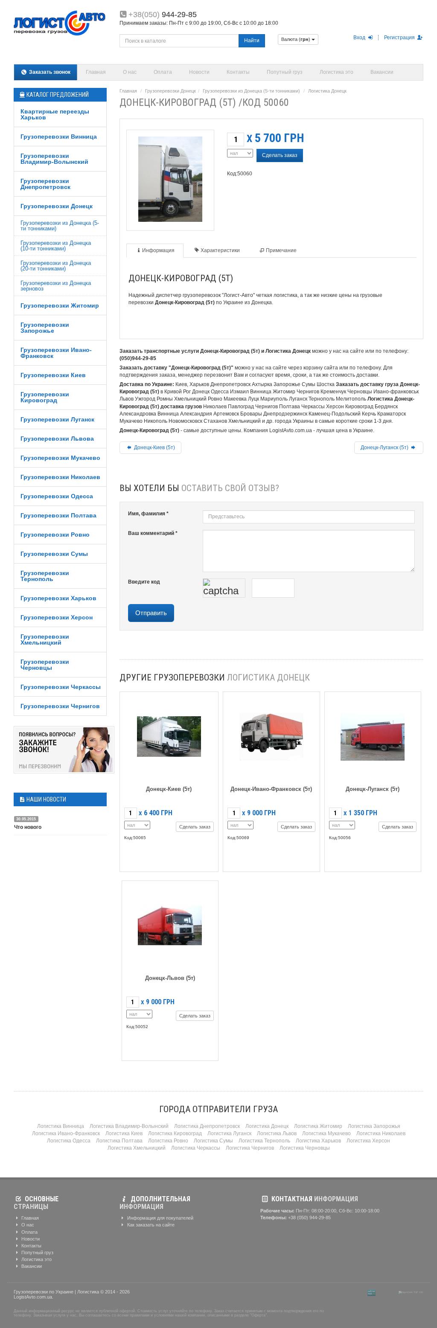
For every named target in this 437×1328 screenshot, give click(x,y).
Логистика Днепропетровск (207, 1126)
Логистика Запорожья (374, 1126)
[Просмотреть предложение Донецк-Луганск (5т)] (373, 735)
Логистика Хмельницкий (137, 1148)
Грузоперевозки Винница (58, 136)
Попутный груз (285, 72)
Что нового (27, 827)
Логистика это (336, 72)
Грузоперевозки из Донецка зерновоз (55, 286)
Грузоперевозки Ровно (55, 534)
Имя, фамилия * (148, 514)
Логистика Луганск (229, 1133)
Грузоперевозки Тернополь (44, 576)
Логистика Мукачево (326, 1133)
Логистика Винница (60, 1126)
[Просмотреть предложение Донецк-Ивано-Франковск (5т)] (271, 735)
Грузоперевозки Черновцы (44, 664)
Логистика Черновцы (305, 1148)
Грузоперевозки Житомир (59, 305)
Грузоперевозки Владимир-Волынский (54, 158)
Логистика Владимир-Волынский (129, 1126)
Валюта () (296, 39)
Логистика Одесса (68, 1141)
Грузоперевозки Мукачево (60, 457)
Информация (158, 250)
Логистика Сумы (213, 1141)
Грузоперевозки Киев (53, 375)
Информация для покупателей (159, 1217)
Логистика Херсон (368, 1141)
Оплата (163, 72)
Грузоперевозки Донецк (56, 206)
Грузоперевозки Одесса (56, 496)
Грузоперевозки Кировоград (44, 397)
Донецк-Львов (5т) (170, 978)
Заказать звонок (49, 72)
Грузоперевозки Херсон (56, 617)
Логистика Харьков (318, 1141)
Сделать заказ (279, 155)
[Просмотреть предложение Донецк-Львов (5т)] (170, 924)
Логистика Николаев (380, 1133)
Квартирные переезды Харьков (54, 114)
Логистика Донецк (327, 90)
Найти (251, 41)
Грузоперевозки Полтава (58, 515)
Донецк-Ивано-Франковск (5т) (271, 789)
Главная (96, 72)
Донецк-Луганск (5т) (385, 447)
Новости (199, 72)
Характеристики (220, 250)
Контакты (238, 72)
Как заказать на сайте (150, 1224)
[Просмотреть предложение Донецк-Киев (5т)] (169, 735)
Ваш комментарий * (153, 533)
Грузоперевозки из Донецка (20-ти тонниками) (55, 266)
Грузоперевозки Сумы (54, 553)
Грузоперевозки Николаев (60, 477)
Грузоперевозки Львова (57, 438)
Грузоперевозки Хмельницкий (44, 639)
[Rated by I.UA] (387, 1292)
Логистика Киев (124, 1133)
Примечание (281, 250)
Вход (360, 37)
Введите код (144, 582)
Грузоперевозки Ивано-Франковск (56, 352)
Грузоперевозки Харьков (58, 598)
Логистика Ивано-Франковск (66, 1133)
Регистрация (400, 37)
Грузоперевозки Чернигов (60, 706)
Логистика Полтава (119, 1141)
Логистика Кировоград (175, 1133)
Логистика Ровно (168, 1141)
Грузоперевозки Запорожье (44, 327)
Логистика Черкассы (195, 1148)
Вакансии (381, 72)
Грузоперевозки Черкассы (60, 686)
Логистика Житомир (318, 1126)
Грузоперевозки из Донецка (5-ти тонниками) (59, 226)
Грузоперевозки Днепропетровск (45, 183)
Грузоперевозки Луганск (57, 419)
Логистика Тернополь (264, 1141)
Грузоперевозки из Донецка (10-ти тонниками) (55, 246)
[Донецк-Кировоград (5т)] (170, 177)
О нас (130, 72)
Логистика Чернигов (250, 1148)
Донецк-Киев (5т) (154, 447)
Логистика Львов (277, 1133)
